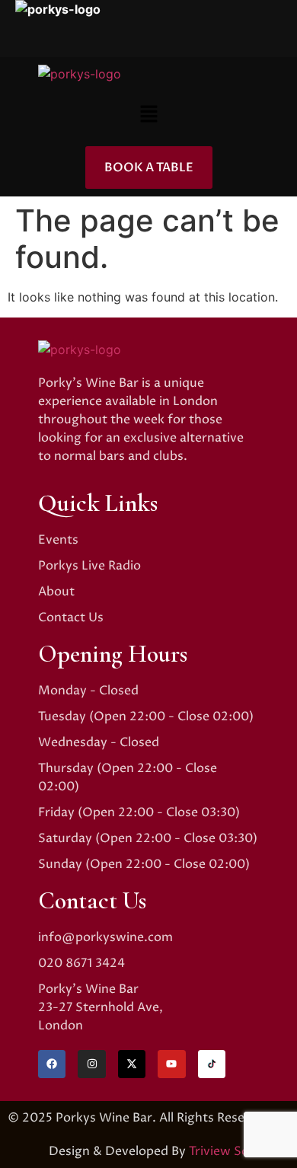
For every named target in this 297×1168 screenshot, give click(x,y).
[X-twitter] (131, 1063)
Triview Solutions (239, 1151)
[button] (148, 114)
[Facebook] (51, 1063)
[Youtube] (171, 1063)
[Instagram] (91, 1063)
